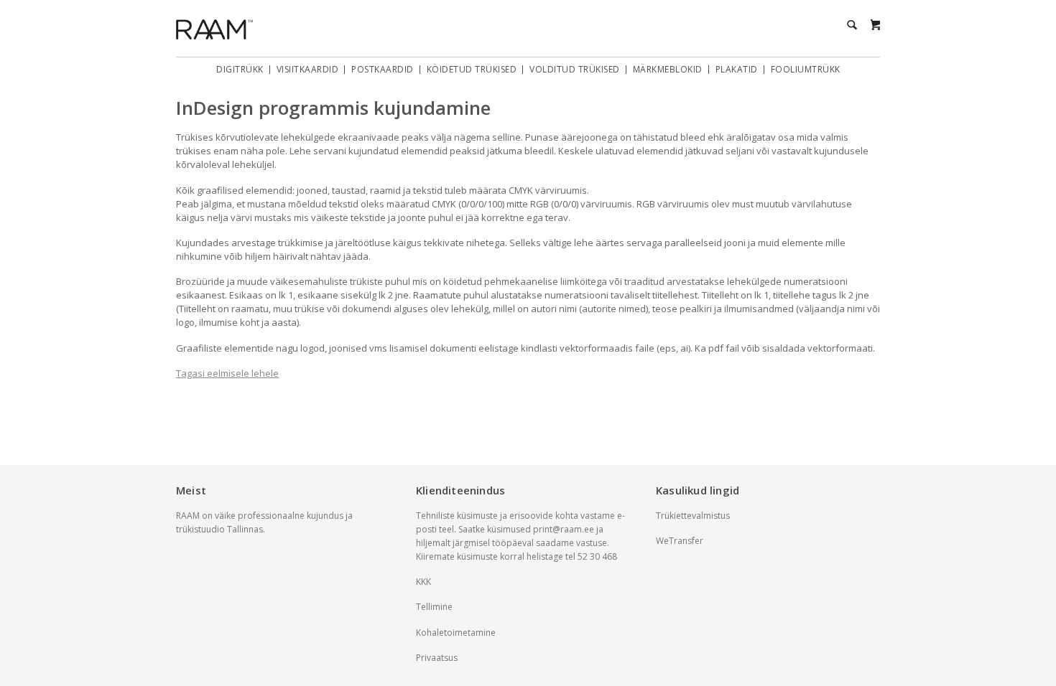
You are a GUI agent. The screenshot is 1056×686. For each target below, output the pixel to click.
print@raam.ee (563, 529)
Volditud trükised (574, 69)
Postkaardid (382, 69)
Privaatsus (437, 658)
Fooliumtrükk (805, 69)
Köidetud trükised (472, 69)
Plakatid (736, 69)
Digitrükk (240, 69)
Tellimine (434, 607)
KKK (423, 581)
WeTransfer (679, 541)
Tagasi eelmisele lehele (227, 373)
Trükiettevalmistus (693, 515)
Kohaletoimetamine (456, 632)
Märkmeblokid (668, 69)
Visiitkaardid (308, 69)
